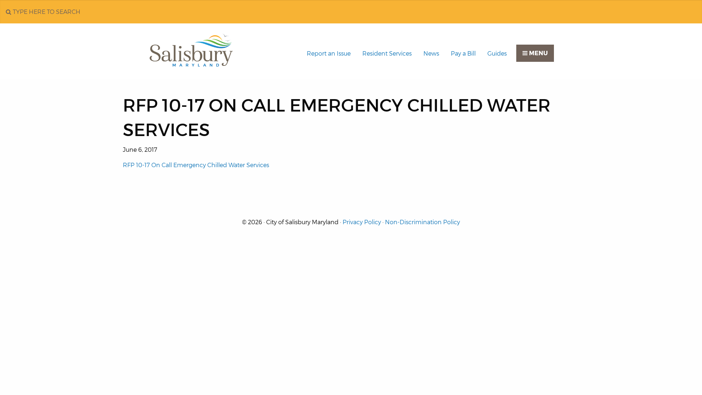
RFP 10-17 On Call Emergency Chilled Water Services (196, 165)
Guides (497, 53)
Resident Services (387, 53)
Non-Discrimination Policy (422, 222)
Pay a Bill (463, 53)
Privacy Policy (362, 222)
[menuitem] (328, 54)
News (431, 53)
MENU (538, 53)
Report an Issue (329, 53)
